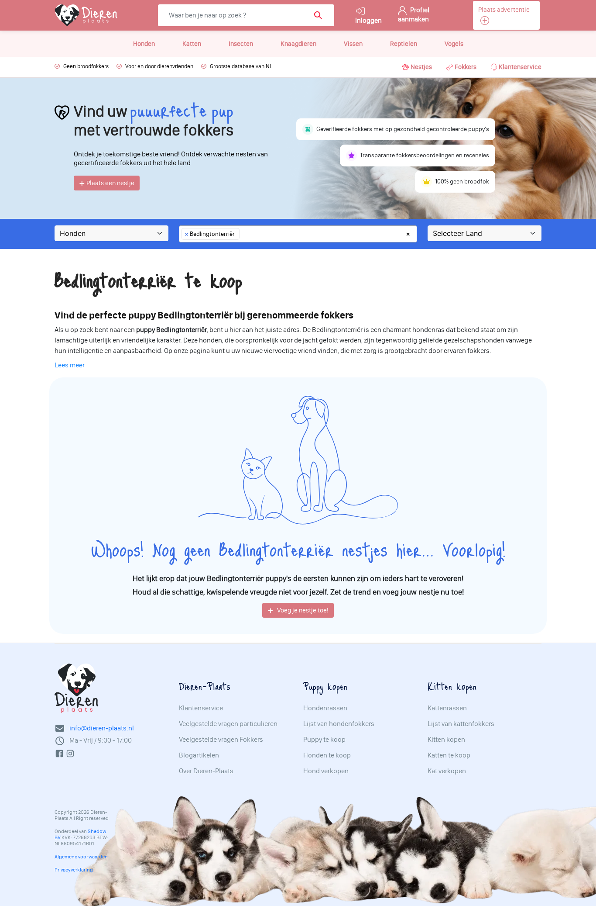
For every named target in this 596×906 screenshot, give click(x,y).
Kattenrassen (447, 708)
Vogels (454, 44)
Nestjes (421, 67)
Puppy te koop (324, 739)
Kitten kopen (446, 739)
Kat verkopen (447, 771)
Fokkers (465, 67)
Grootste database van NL (241, 66)
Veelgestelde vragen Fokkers (221, 739)
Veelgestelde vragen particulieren (228, 723)
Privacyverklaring (74, 870)
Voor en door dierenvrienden (159, 66)
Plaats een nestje (109, 183)
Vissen (353, 44)
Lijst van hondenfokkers (338, 723)
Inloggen (368, 20)
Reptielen (403, 44)
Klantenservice (520, 67)
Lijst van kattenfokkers (461, 723)
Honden (144, 44)
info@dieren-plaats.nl (101, 728)
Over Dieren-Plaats (206, 771)
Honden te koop (327, 755)
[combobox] (298, 233)
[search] (321, 15)
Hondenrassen (325, 708)
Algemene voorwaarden (81, 857)
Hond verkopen (326, 771)
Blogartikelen (199, 755)
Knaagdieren (298, 44)
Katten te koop (449, 755)
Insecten (241, 44)
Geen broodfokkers (86, 66)
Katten (191, 44)
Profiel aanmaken (413, 14)
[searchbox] (244, 233)
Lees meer (70, 365)
